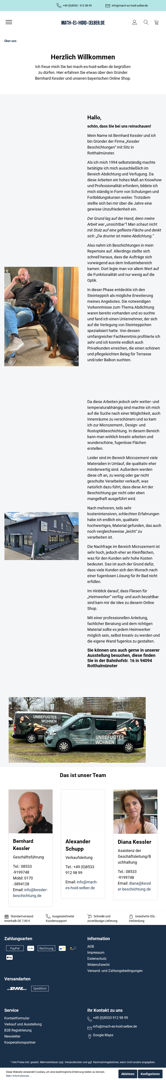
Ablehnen (127, 1074)
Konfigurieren (150, 1074)
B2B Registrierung (18, 1030)
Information (98, 938)
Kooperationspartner (19, 1042)
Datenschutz (97, 959)
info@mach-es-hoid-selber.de (130, 5)
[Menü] (8, 22)
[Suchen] (146, 22)
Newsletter (12, 1036)
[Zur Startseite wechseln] (83, 22)
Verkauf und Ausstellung (23, 1024)
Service (11, 1010)
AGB (90, 946)
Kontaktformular (16, 1018)
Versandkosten (73, 1062)
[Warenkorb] (156, 22)
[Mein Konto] (135, 22)
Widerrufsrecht (98, 965)
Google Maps (103, 1035)
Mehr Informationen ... (19, 1075)
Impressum (95, 952)
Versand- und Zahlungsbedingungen (115, 971)
